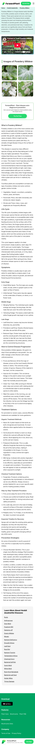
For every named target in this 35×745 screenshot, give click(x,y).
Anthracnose (8, 620)
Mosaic (6, 636)
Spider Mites (8, 678)
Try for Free (25, 3)
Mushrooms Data (7, 724)
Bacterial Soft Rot (10, 662)
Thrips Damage (9, 681)
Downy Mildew (9, 633)
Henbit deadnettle (12, 8)
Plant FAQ (23, 714)
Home (3, 8)
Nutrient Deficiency (10, 640)
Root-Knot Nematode (11, 672)
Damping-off (8, 630)
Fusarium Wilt (8, 627)
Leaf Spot (7, 646)
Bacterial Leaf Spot (10, 675)
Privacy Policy (16, 733)
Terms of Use (5, 733)
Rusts (6, 617)
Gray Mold (7, 624)
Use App (29, 741)
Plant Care (5, 714)
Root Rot (7, 649)
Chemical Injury (9, 659)
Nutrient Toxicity (9, 652)
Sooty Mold (8, 665)
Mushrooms (14, 714)
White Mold (8, 668)
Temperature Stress (10, 656)
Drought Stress (9, 643)
